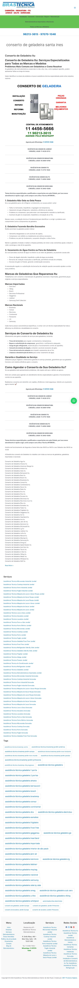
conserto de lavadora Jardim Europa (17, 910)
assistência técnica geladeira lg (56, 859)
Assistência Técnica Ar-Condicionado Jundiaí (18, 663)
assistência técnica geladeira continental (23, 807)
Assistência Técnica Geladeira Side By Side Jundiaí (20, 651)
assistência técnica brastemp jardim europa (19, 751)
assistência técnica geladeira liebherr (21, 864)
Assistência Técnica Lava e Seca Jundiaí (16, 613)
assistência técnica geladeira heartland (22, 838)
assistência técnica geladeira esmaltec (21, 817)
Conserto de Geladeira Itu (20, 55)
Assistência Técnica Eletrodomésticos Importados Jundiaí (22, 673)
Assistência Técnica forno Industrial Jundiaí (17, 587)
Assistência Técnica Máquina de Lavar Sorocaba (19, 704)
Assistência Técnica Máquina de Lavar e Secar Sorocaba (22, 698)
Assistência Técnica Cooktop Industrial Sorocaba (19, 679)
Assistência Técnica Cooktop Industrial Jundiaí (18, 584)
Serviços (9, 932)
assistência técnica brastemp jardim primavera (23, 760)
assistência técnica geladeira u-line (20, 896)
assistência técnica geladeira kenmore (21, 859)
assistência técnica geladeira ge (57, 833)
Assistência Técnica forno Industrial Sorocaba (18, 682)
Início (8, 927)
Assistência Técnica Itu (70, 930)
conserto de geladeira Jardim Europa (17, 905)
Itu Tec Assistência (70, 963)
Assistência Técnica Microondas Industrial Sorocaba (20, 676)
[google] (71, 927)
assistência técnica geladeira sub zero (56, 890)
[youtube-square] (74, 927)
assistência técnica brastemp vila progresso (19, 765)
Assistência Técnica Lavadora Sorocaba (16, 714)
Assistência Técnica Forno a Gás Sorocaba (17, 717)
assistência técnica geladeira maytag (21, 870)
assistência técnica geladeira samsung (21, 880)
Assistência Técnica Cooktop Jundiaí (15, 632)
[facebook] (67, 927)
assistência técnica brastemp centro (16, 747)
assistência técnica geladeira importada (22, 843)
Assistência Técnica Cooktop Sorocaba (16, 726)
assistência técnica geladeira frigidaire (21, 822)
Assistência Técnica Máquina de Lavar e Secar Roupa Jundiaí (23, 594)
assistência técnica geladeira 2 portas (21, 775)
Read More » (9, 566)
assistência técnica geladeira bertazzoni (22, 786)
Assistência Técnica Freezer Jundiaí (15, 660)
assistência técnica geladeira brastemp (22, 796)
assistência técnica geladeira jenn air (21, 854)
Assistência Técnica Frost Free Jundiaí (16, 644)
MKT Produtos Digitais (69, 978)
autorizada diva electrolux (52, 901)
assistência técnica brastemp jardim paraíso (55, 755)
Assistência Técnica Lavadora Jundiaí (15, 619)
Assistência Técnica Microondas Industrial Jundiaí (19, 581)
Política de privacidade (8, 939)
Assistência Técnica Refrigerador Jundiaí (16, 666)
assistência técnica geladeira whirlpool (22, 901)
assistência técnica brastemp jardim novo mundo (21, 755)
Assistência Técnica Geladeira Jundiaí (15, 670)
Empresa (9, 929)
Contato (8, 943)
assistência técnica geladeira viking (55, 896)
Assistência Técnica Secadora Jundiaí (15, 616)
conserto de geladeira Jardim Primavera (46, 905)
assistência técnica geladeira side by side (23, 885)
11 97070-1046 (48, 142)
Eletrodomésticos (8, 934)
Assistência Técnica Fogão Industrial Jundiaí (18, 591)
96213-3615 (30, 34)
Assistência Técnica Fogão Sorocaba (15, 733)
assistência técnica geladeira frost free (22, 828)
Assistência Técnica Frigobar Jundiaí (15, 654)
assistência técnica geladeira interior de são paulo (26, 849)
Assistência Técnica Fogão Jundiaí (14, 638)
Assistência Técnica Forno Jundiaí (14, 635)
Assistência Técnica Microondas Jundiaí (16, 629)
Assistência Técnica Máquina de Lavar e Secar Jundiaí (21, 603)
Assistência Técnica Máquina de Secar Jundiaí (18, 606)
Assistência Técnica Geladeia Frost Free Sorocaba (20, 736)
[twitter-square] (69, 927)
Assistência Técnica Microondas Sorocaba (17, 723)
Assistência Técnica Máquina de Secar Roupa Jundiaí (21, 597)
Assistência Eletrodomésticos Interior (70, 940)
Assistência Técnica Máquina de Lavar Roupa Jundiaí (21, 600)
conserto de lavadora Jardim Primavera (45, 910)
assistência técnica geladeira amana (21, 781)
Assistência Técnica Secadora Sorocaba (16, 711)
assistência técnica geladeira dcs (19, 812)
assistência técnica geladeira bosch (20, 791)
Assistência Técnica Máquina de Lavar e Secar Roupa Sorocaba (24, 688)
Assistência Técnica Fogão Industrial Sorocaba (18, 685)
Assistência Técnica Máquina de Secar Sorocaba (19, 701)
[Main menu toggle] (75, 8)
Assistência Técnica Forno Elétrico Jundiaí (17, 625)
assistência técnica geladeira (50, 765)
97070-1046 (48, 34)
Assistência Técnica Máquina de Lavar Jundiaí (18, 610)
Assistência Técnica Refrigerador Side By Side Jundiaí (21, 647)
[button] (74, 401)
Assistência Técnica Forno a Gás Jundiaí (16, 622)
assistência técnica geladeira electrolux (55, 812)
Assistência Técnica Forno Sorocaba (15, 730)
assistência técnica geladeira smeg (20, 890)
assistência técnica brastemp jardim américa (48, 747)
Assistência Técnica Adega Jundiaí (14, 657)
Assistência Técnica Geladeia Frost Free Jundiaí (19, 641)
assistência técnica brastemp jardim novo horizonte (54, 751)
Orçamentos (9, 941)
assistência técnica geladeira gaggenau (22, 833)
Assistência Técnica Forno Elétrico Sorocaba (18, 720)
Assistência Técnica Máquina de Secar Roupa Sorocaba (22, 692)
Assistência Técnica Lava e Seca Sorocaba (17, 707)
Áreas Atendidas (8, 936)
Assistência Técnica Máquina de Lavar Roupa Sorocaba (21, 695)
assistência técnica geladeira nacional (21, 875)
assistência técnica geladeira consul (20, 801)
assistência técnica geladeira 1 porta (21, 770)
